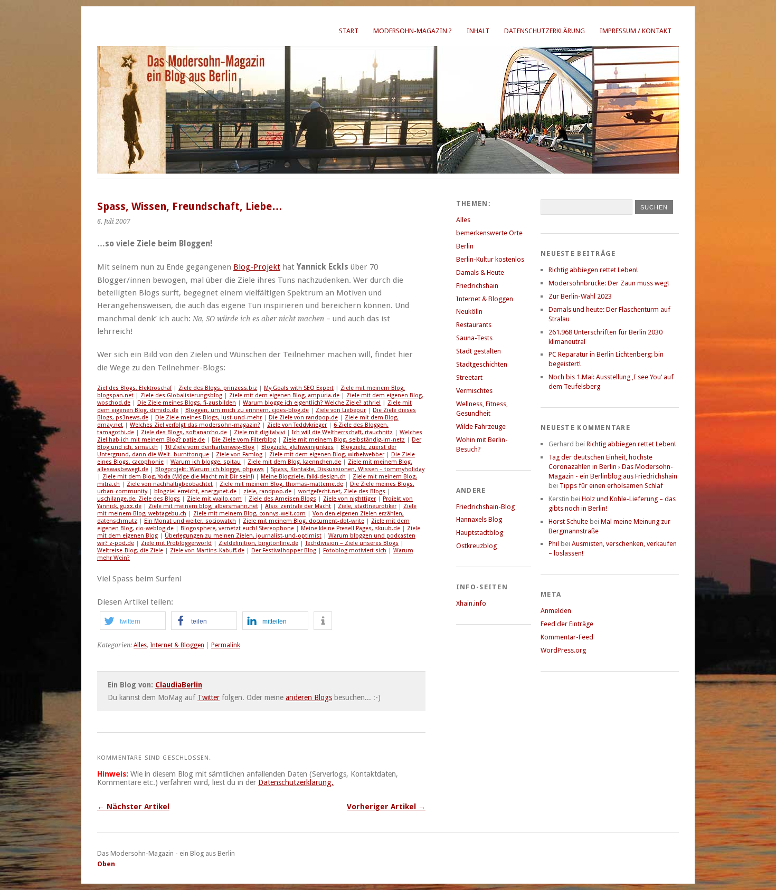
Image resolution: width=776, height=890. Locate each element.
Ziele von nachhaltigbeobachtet (170, 484)
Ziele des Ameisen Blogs (282, 498)
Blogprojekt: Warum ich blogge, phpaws (209, 469)
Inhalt (478, 31)
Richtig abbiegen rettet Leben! (593, 270)
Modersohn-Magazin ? (412, 31)
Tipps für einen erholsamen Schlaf (611, 486)
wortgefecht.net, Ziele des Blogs (341, 491)
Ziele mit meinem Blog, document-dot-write (303, 521)
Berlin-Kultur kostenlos (490, 259)
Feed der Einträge (567, 624)
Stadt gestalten (478, 351)
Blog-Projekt (256, 267)
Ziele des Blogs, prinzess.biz (217, 388)
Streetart (469, 377)
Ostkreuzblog (476, 546)
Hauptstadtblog (479, 533)
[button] (133, 620)
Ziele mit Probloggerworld (176, 543)
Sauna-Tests (474, 338)
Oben (106, 864)
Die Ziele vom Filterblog (244, 439)
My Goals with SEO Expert (299, 388)
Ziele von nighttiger (349, 498)
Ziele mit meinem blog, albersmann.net (203, 506)
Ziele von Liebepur (341, 410)
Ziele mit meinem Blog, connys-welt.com (249, 513)
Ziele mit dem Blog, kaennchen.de (294, 461)
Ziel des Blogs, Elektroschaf (134, 388)
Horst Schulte (568, 521)
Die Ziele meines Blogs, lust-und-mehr (208, 417)
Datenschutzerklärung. (296, 782)
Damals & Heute (480, 272)
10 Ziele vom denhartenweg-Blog (209, 447)
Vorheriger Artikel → (386, 806)
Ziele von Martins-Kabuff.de (207, 550)
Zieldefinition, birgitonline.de (258, 543)
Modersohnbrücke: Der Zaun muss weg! (608, 283)
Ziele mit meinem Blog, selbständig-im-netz (344, 439)
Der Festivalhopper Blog (283, 550)
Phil (553, 544)
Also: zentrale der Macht (298, 506)
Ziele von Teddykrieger (297, 425)
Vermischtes (474, 391)
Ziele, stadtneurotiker (367, 506)
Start (348, 31)
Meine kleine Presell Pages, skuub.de (350, 528)
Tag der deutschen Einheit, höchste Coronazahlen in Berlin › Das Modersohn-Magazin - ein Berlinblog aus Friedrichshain (612, 466)
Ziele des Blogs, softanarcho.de (184, 432)
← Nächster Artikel (133, 806)
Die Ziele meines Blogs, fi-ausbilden (186, 402)
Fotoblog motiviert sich (354, 550)
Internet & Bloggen (177, 645)
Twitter (208, 697)
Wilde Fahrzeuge (481, 426)
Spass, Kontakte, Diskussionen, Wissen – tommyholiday (347, 469)
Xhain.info (471, 603)
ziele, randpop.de (267, 491)
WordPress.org (563, 650)
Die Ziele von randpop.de (303, 417)
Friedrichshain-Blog (485, 507)
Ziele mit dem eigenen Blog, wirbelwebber (326, 454)
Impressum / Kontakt (635, 31)
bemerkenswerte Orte (489, 233)
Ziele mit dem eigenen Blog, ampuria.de (284, 395)
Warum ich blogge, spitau (206, 461)
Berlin (465, 246)
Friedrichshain (477, 286)
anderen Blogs (309, 697)
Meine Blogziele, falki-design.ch (303, 476)
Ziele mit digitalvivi (259, 432)
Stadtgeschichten (481, 364)
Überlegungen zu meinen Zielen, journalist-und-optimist (243, 535)
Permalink (225, 645)
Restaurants (473, 325)
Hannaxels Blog (479, 519)
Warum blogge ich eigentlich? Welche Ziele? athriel (312, 402)
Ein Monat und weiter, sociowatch (190, 521)
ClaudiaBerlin (178, 685)
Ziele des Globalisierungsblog (181, 395)
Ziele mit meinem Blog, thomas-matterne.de (281, 484)
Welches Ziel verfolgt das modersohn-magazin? (195, 425)
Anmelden (556, 611)
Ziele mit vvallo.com (214, 498)
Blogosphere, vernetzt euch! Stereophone (237, 528)
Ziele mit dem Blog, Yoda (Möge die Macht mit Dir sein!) (178, 476)
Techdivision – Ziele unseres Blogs (352, 543)
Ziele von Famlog (239, 454)
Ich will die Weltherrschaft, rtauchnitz (342, 432)
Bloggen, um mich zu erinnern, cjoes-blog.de (247, 410)
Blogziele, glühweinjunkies (297, 447)
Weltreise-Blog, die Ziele (130, 550)
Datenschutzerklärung (544, 31)
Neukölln (469, 311)
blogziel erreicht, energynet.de (195, 491)
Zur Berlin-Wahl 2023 (580, 296)
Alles (140, 645)
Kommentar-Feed (567, 637)
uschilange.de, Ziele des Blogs (138, 498)
